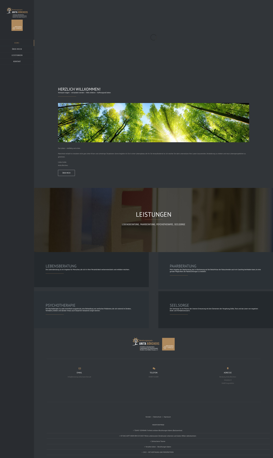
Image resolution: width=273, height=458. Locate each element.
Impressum (167, 417)
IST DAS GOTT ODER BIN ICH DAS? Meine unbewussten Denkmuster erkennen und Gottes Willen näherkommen (158, 436)
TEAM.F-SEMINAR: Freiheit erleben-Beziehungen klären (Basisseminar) (158, 430)
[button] (4, 453)
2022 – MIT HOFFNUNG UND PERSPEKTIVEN (158, 452)
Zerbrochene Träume (158, 441)
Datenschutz (157, 417)
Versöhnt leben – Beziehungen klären (158, 447)
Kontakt (148, 417)
